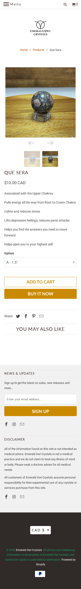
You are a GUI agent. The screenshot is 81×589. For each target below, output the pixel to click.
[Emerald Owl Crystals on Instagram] (14, 424)
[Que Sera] (40, 102)
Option (9, 253)
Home (24, 50)
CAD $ (41, 529)
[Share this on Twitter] (17, 316)
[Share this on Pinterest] (33, 316)
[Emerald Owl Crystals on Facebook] (6, 424)
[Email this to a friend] (40, 316)
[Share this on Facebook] (25, 316)
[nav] (12, 4)
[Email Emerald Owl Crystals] (22, 424)
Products (38, 50)
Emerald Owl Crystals (29, 550)
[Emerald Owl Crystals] (40, 28)
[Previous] (31, 142)
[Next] (50, 142)
